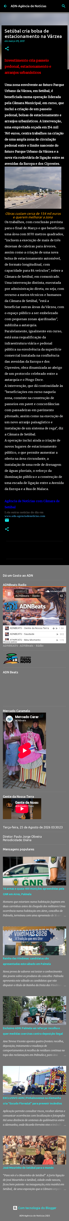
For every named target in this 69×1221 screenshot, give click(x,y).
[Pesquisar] (63, 6)
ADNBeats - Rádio (32, 645)
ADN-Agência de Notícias (28, 6)
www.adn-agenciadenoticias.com (25, 516)
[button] (7, 48)
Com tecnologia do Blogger (36, 1208)
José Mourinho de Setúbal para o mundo (28, 1167)
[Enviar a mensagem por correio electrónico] (7, 521)
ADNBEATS (10, 645)
